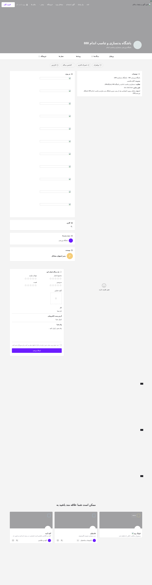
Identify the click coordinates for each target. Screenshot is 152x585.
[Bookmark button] (57, 540)
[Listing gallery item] (72, 227)
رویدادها (78, 56)
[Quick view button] (61, 540)
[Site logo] (141, 4)
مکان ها (33, 4)
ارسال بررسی (37, 350)
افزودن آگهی (7, 4)
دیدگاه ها (95, 56)
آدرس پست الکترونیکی (55, 316)
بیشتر (42, 4)
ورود (23, 4)
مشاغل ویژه (59, 4)
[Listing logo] (137, 45)
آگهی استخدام (70, 4)
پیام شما (59, 324)
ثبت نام (18, 4)
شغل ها (61, 56)
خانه (88, 4)
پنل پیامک (81, 4)
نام (61, 307)
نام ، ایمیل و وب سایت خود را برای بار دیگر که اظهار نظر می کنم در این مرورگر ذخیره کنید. (35, 345)
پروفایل (111, 56)
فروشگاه (50, 4)
